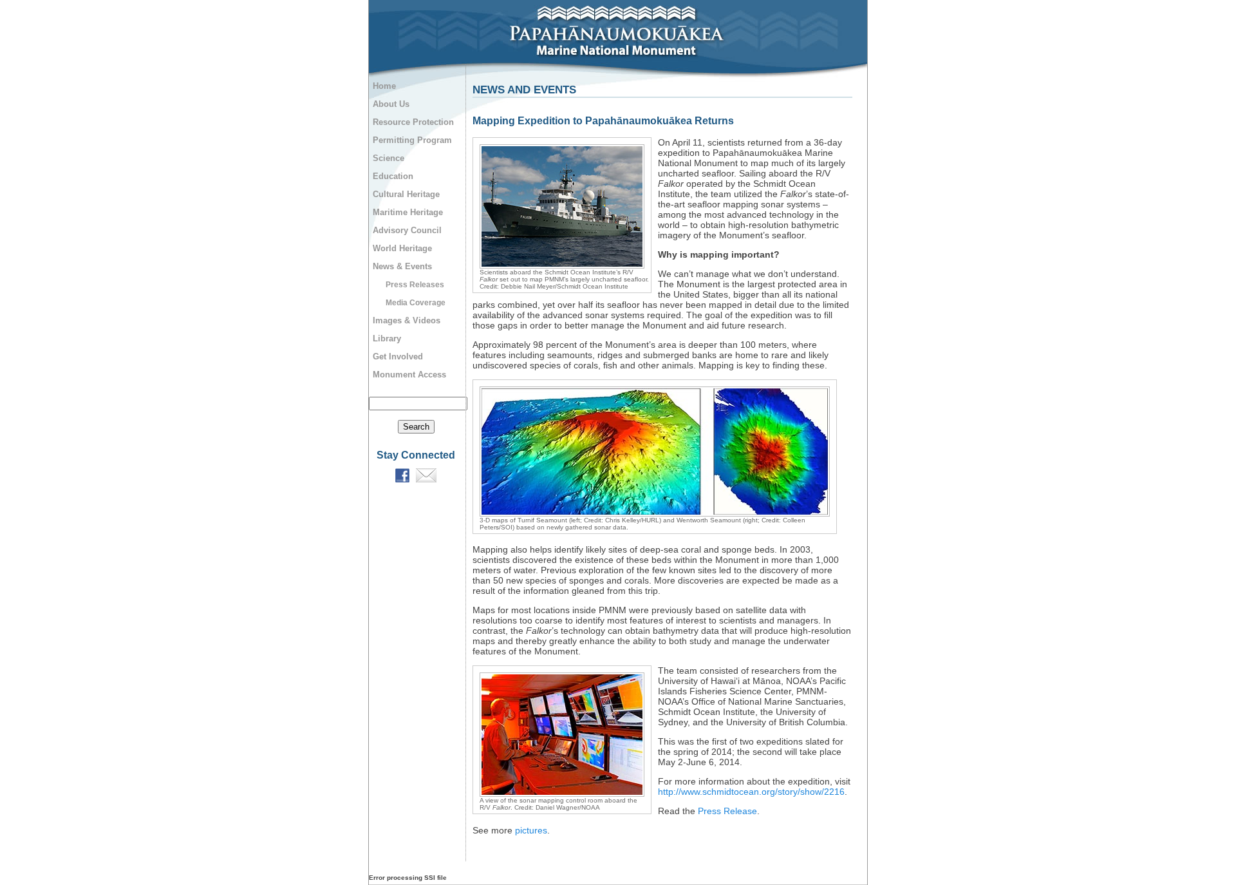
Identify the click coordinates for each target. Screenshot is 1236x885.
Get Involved (398, 356)
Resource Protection (413, 122)
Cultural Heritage (406, 194)
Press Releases (415, 284)
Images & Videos (406, 320)
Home (384, 86)
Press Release (727, 811)
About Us (391, 104)
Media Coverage (415, 302)
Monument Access (409, 374)
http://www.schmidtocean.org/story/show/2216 (751, 791)
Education (393, 176)
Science (388, 158)
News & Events (402, 266)
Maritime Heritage (408, 212)
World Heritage (402, 248)
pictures (531, 830)
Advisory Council (407, 230)
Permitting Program (412, 140)
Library (387, 338)
